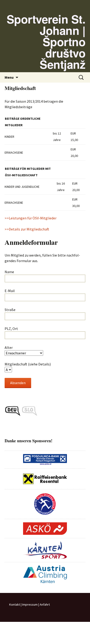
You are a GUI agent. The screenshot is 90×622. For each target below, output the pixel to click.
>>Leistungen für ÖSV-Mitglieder (31, 218)
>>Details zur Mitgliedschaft (27, 229)
